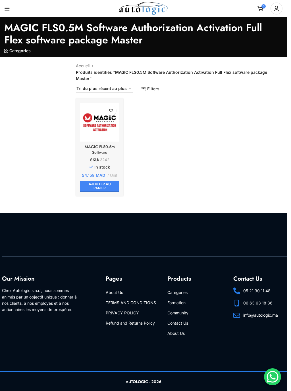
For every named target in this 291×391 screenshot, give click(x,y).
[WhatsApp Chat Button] (272, 376)
